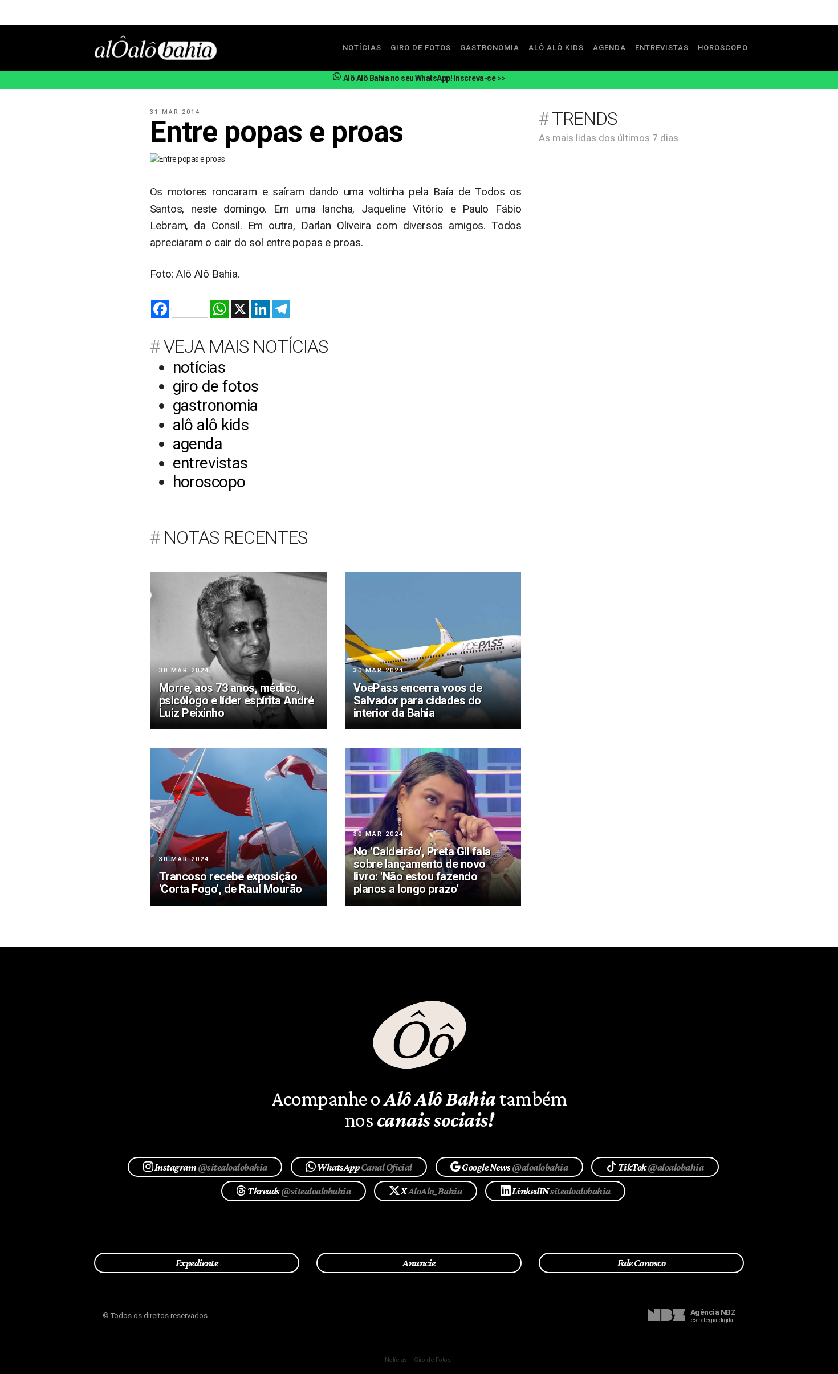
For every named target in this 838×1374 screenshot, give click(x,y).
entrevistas (662, 47)
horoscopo (723, 47)
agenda (609, 47)
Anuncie (418, 1263)
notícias (362, 47)
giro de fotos (420, 47)
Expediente (197, 1263)
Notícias (396, 1360)
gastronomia (489, 47)
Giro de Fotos (432, 1360)
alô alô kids (556, 47)
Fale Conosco (641, 1263)
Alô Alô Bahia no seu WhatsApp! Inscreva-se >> (423, 78)
